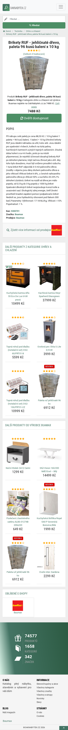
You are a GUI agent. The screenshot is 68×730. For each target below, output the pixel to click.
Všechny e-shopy (44, 695)
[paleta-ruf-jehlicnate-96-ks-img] (49, 385)
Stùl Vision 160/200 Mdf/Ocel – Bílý (49, 470)
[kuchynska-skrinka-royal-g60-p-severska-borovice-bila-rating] (49, 489)
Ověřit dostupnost (36, 118)
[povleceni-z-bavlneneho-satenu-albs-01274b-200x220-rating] (17, 489)
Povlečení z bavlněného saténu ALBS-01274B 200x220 (17, 521)
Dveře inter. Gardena (49, 572)
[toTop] (63, 728)
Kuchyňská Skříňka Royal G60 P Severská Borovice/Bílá (49, 521)
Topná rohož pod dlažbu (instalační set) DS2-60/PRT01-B (17, 350)
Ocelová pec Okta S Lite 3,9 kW (49, 348)
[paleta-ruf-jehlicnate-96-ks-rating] (49, 371)
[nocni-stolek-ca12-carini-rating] (17, 439)
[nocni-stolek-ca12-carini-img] (17, 453)
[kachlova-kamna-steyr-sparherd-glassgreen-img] (49, 278)
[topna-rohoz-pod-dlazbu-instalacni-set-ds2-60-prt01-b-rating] (17, 317)
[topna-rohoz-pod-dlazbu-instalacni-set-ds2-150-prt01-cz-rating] (17, 371)
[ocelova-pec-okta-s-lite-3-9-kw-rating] (49, 317)
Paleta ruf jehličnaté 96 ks (49, 402)
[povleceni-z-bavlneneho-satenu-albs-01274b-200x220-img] (17, 503)
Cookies (40, 716)
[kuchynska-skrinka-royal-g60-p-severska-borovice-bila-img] (49, 503)
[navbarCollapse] (60, 6)
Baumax (20, 217)
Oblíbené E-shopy (16, 593)
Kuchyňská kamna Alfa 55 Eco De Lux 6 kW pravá (17, 296)
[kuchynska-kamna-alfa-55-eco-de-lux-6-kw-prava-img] (17, 278)
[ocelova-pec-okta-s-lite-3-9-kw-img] (49, 331)
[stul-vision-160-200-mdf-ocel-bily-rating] (49, 439)
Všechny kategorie (45, 687)
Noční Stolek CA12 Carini (18, 468)
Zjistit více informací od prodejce (30, 230)
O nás (39, 712)
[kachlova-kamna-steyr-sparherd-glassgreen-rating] (49, 264)
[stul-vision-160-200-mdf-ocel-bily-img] (49, 453)
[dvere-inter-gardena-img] (49, 557)
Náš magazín (9, 712)
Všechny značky (44, 691)
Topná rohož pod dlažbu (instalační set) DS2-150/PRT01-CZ (17, 403)
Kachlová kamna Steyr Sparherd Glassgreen (49, 295)
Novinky (40, 698)
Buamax (19, 214)
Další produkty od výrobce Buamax (28, 425)
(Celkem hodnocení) (34, 54)
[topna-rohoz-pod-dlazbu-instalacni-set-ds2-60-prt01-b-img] (17, 331)
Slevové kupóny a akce (47, 684)
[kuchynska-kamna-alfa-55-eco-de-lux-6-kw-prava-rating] (17, 264)
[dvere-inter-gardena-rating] (49, 543)
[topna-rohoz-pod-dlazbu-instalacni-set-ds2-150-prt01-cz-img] (17, 385)
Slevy (39, 702)
